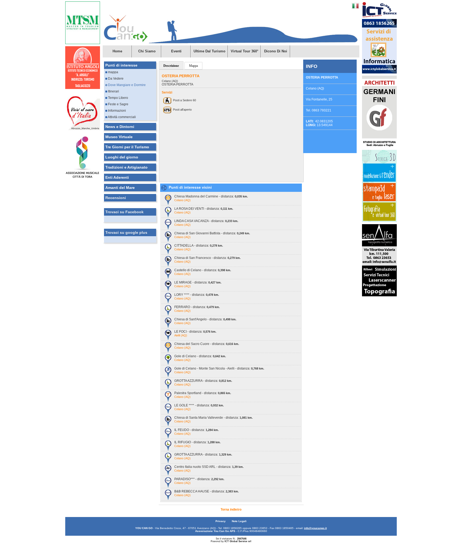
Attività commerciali (121, 117)
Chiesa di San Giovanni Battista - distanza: (212, 233)
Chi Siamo (147, 51)
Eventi (176, 51)
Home (117, 51)
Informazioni (116, 110)
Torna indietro (231, 509)
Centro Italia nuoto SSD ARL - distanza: (209, 467)
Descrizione (171, 66)
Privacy (220, 521)
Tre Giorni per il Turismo (127, 147)
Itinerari (113, 91)
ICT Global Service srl (238, 541)
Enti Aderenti (117, 177)
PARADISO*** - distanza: (199, 479)
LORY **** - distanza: (196, 295)
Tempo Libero (117, 98)
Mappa (193, 66)
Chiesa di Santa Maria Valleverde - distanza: (213, 417)
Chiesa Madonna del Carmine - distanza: (211, 196)
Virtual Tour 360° (244, 51)
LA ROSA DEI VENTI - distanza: (203, 209)
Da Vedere (115, 78)
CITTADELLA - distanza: (198, 245)
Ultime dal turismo (209, 51)
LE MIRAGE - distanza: (197, 282)
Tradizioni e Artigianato (126, 167)
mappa (112, 72)
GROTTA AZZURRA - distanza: (203, 381)
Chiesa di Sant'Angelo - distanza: (205, 319)
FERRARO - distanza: (197, 307)
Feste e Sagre (117, 104)
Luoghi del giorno (121, 157)
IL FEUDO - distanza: (196, 430)
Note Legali (239, 521)
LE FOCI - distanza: (195, 331)
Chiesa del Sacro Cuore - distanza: (206, 344)
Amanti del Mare (120, 187)
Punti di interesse (121, 65)
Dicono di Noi (275, 51)
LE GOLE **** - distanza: (199, 405)
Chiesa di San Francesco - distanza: (207, 258)
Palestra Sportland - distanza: (202, 393)
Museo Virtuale (119, 137)
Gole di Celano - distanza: (200, 356)
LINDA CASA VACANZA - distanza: (206, 221)
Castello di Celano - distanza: (202, 270)
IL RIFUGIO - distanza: (197, 442)
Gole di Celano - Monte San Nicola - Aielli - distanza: (219, 368)
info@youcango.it (315, 528)
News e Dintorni (119, 127)
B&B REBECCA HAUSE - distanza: (206, 491)
